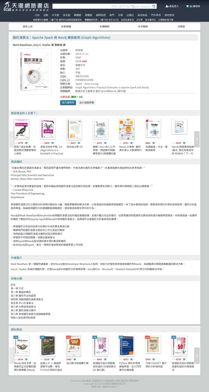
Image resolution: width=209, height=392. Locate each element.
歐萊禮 (79, 50)
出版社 (130, 15)
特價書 (181, 26)
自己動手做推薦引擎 (78, 363)
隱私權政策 (122, 380)
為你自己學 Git (75, 146)
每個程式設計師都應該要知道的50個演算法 (183, 366)
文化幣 (139, 19)
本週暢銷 (104, 26)
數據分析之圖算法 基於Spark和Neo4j (95, 91)
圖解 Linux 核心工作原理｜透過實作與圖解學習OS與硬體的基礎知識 (104, 152)
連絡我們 (110, 380)
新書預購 (66, 26)
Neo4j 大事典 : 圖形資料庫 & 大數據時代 (130, 148)
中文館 (55, 15)
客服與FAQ (98, 380)
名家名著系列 (127, 19)
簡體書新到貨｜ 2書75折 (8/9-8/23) (102, 19)
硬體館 (88, 15)
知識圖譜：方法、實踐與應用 (157, 148)
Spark (78, 83)
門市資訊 (156, 15)
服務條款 (134, 380)
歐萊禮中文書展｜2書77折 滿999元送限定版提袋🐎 (57, 19)
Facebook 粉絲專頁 (81, 380)
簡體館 (77, 15)
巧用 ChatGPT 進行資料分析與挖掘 (156, 364)
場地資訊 (169, 15)
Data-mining (91, 83)
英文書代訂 (150, 19)
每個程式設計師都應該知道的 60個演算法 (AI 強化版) (104, 366)
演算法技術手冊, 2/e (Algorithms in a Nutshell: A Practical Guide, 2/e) (51, 152)
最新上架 (28, 26)
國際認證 (101, 15)
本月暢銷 (143, 26)
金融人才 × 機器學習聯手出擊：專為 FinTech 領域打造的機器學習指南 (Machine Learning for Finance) (51, 371)
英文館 (66, 15)
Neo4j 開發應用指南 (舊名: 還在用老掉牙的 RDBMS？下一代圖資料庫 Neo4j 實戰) (183, 153)
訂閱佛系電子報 (165, 19)
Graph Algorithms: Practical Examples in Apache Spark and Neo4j (112, 87)
